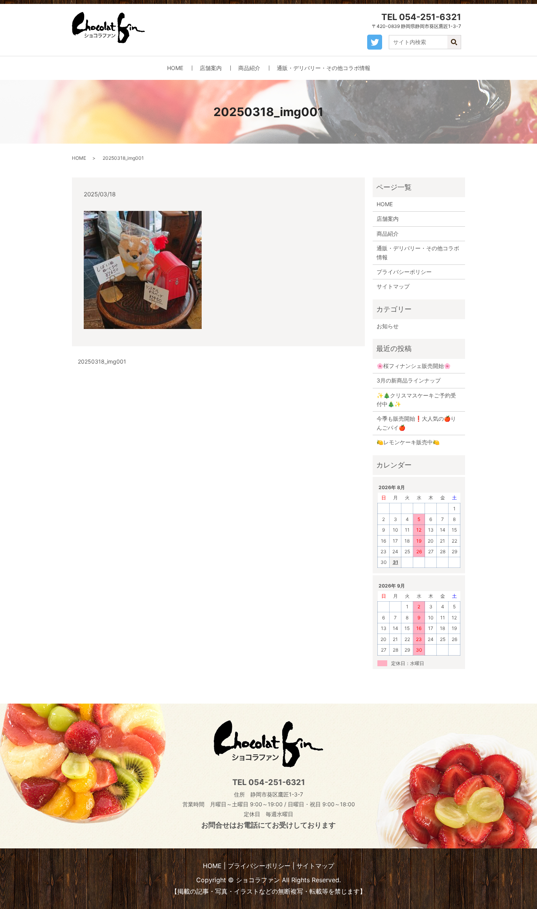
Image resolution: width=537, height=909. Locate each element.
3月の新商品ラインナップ (409, 380)
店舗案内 (211, 68)
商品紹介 (249, 68)
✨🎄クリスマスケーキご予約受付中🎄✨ (416, 399)
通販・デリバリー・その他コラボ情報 (323, 68)
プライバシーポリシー (404, 271)
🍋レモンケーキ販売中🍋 (408, 442)
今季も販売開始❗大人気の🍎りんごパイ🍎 (416, 422)
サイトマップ (393, 286)
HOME (175, 68)
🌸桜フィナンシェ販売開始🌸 (414, 365)
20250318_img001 (102, 361)
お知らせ (388, 326)
